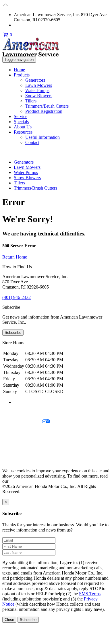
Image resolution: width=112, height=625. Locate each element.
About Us (23, 126)
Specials (21, 121)
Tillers (30, 100)
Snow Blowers (38, 95)
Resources (23, 132)
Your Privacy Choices (22, 421)
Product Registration (43, 111)
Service (20, 116)
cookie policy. (22, 481)
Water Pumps (37, 90)
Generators (35, 80)
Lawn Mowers (38, 85)
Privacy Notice (15, 411)
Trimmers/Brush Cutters (47, 106)
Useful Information (42, 137)
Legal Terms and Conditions (28, 431)
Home (19, 69)
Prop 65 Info (13, 451)
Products (22, 74)
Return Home (14, 257)
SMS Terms (13, 441)
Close (9, 619)
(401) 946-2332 (28, 25)
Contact (32, 142)
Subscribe (13, 332)
